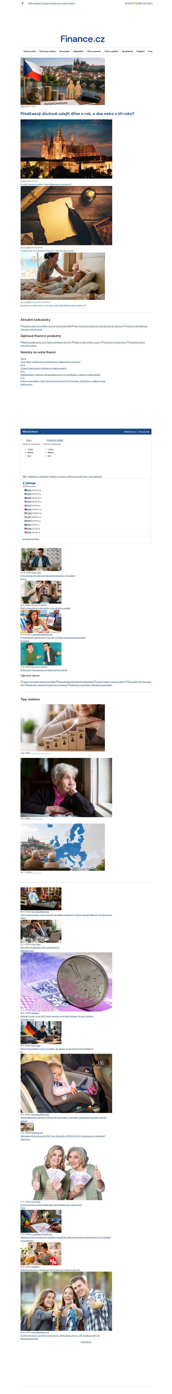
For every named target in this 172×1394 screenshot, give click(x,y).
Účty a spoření (94, 51)
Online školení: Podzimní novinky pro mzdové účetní (51, 3)
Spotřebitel (127, 51)
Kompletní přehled (31, 539)
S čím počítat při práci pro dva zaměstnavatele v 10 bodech (48, 575)
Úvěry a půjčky (111, 51)
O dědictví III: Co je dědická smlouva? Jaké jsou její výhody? (47, 251)
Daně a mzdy (30, 51)
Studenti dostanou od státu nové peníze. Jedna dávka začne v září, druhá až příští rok (60, 1335)
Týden (30, 449)
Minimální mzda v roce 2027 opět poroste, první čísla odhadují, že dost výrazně (57, 1016)
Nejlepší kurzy (130, 431)
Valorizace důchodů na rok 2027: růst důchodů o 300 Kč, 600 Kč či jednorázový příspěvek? (63, 1136)
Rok (29, 455)
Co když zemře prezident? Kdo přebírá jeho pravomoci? (46, 184)
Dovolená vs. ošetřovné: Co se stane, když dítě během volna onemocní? (53, 305)
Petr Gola (31, 106)
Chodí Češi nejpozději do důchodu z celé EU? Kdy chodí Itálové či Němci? (54, 875)
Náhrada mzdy (27, 950)
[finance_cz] (23, 3)
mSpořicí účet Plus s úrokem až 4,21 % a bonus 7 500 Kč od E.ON (50, 1270)
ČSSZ (23, 1208)
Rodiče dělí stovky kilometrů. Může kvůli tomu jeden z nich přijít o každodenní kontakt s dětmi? (64, 1117)
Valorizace (25, 1139)
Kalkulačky (78, 51)
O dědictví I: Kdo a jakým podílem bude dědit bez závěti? (46, 822)
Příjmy (23, 918)
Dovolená (25, 641)
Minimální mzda (27, 1019)
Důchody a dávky (47, 51)
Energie (152, 51)
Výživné (24, 1121)
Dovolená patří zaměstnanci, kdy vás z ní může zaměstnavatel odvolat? (53, 637)
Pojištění (140, 51)
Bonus (23, 579)
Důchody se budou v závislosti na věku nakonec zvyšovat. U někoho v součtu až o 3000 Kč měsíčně (66, 756)
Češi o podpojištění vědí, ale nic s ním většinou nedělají (45, 608)
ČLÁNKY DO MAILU (143, 3)
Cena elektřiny (27, 1240)
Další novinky (26, 384)
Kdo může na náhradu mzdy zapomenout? (40, 947)
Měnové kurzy (30, 431)
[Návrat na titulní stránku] (82, 39)
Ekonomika (65, 51)
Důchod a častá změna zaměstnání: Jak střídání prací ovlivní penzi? (51, 1205)
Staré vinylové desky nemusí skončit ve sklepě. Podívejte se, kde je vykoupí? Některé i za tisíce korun (66, 915)
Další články (86, 1342)
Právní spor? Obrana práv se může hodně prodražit (44, 670)
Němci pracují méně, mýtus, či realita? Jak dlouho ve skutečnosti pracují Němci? (57, 1049)
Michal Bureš (32, 181)
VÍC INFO (129, 3)
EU (22, 1052)
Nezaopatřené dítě (29, 1338)
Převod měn (144, 431)
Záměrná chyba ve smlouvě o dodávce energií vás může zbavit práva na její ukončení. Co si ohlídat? (66, 1237)
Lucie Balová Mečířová (41, 302)
